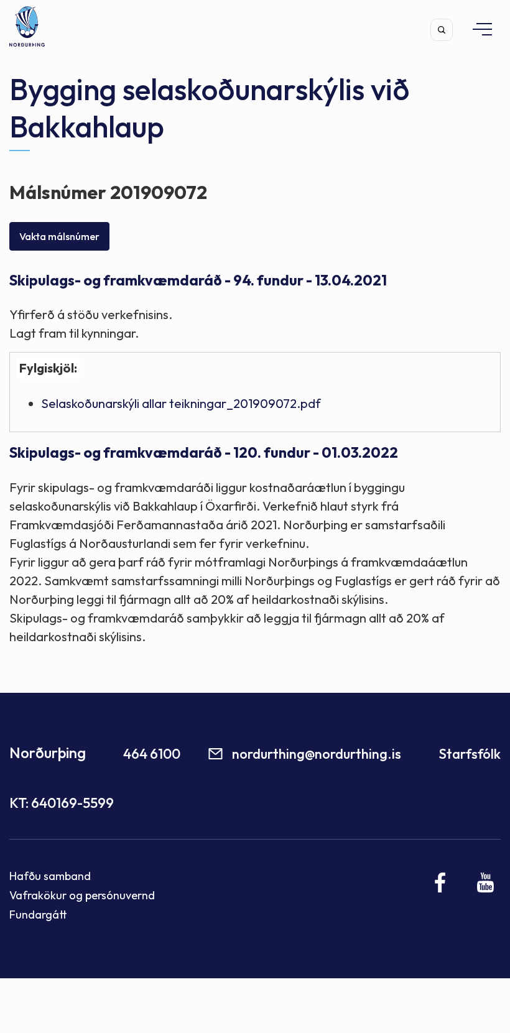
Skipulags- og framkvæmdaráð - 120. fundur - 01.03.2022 (203, 452)
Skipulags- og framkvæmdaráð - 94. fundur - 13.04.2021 (198, 280)
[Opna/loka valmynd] (476, 29)
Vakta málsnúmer (59, 236)
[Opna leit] (441, 30)
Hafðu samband (50, 876)
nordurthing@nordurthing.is (316, 753)
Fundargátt (38, 914)
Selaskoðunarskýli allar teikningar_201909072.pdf (181, 403)
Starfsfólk (469, 753)
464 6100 (151, 753)
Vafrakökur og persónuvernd (82, 895)
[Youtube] (485, 882)
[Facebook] (440, 882)
